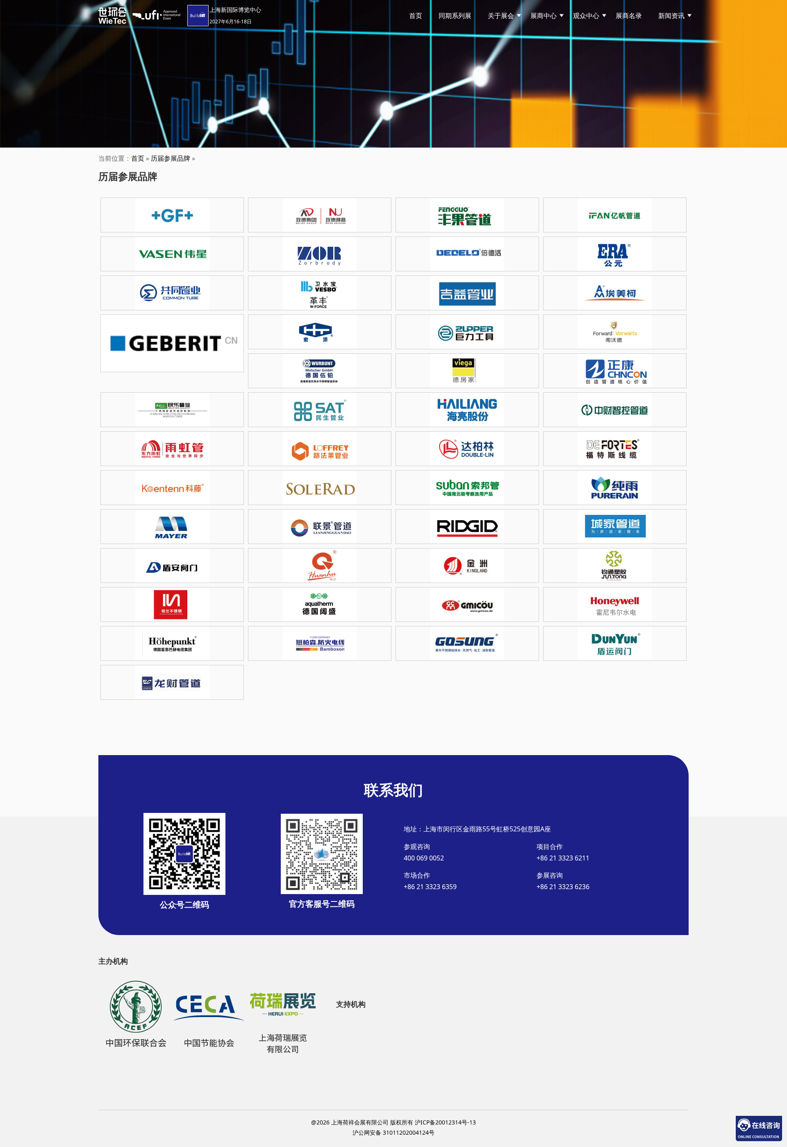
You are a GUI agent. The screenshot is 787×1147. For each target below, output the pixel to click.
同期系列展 (455, 15)
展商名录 (629, 15)
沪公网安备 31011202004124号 (393, 1132)
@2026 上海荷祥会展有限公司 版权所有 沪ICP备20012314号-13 (393, 1122)
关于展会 (501, 15)
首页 (415, 15)
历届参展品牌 (170, 158)
